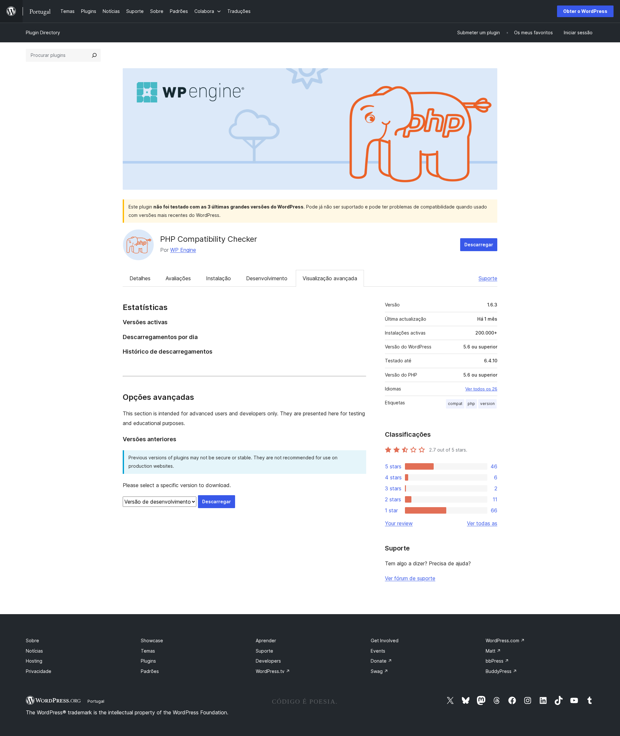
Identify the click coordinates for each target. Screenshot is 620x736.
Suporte (488, 278)
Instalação (218, 278)
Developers (268, 661)
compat (455, 403)
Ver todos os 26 (481, 388)
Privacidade (38, 671)
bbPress (497, 661)
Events (378, 651)
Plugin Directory (43, 32)
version (487, 403)
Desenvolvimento (266, 278)
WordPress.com (505, 640)
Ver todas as (482, 523)
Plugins (148, 661)
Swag (379, 671)
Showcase (152, 640)
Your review (399, 523)
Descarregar (478, 244)
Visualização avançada (330, 278)
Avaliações (178, 278)
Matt (493, 651)
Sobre (32, 640)
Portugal (96, 701)
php (471, 403)
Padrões (150, 671)
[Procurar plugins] (94, 55)
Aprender (266, 640)
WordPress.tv (273, 671)
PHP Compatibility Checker (208, 239)
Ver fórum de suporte (410, 578)
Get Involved (384, 640)
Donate (381, 661)
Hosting (34, 661)
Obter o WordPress (585, 11)
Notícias (34, 651)
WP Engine (183, 250)
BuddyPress (501, 671)
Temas (148, 651)
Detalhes (139, 278)
